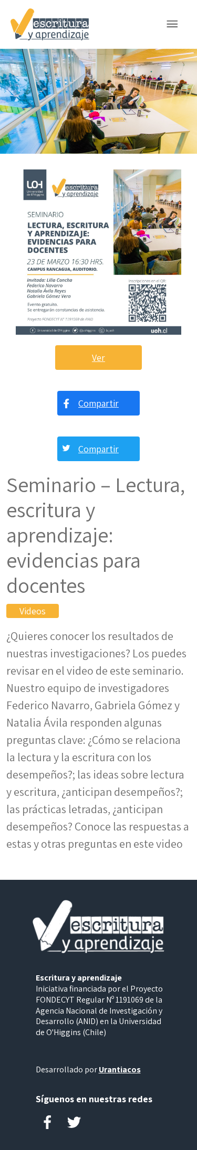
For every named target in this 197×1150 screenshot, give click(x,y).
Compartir (98, 403)
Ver (98, 358)
